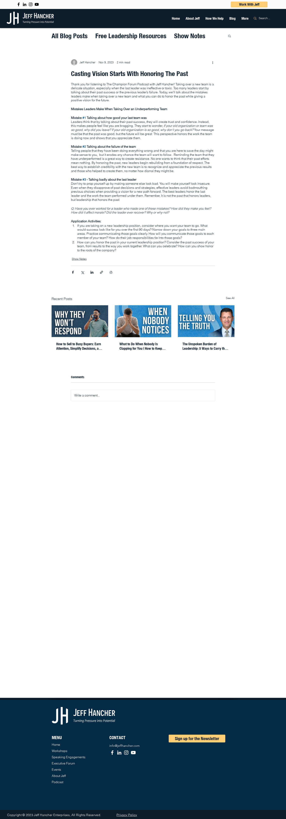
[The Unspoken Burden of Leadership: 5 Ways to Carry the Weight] (206, 321)
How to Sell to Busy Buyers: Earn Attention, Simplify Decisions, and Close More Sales (79, 346)
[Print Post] (111, 272)
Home (56, 745)
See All (230, 298)
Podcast (57, 782)
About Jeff (59, 776)
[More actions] (212, 62)
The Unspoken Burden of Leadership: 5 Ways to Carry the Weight (204, 346)
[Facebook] (112, 752)
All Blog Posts (70, 36)
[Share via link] (101, 272)
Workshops (59, 751)
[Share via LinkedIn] (92, 272)
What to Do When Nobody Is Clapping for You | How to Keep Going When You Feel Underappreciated (140, 346)
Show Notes (189, 36)
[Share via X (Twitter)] (82, 272)
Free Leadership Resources (130, 36)
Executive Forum (63, 763)
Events (56, 769)
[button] (214, 18)
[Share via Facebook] (73, 272)
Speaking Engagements (68, 757)
